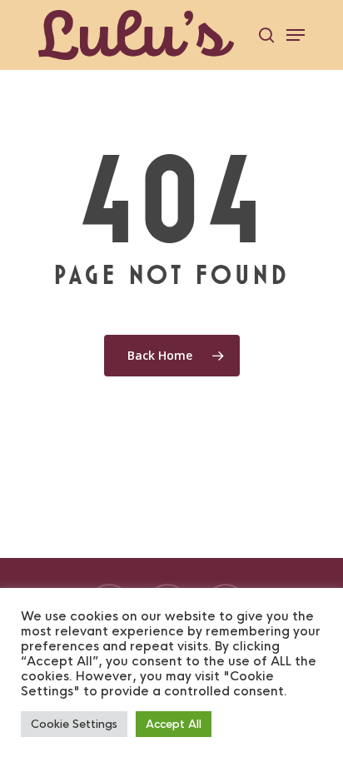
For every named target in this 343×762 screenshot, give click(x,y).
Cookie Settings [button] (74, 724)
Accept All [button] (173, 724)
